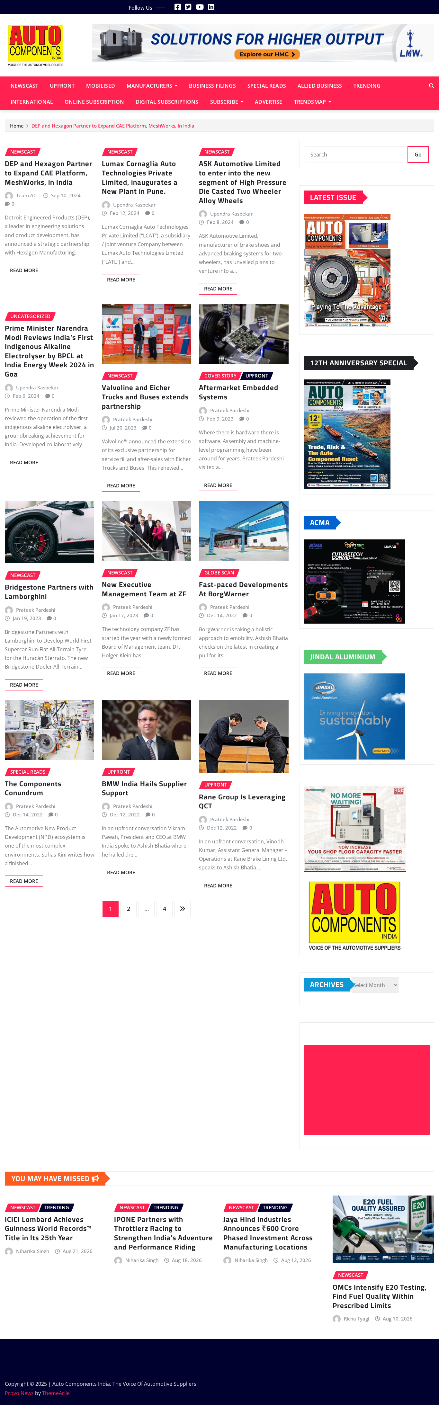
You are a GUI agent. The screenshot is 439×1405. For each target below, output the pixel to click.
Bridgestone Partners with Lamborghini (49, 591)
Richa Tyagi (356, 1318)
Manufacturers (150, 85)
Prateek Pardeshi (132, 419)
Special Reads (266, 85)
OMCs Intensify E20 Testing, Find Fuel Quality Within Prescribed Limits (380, 1296)
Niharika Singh (32, 1251)
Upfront (62, 85)
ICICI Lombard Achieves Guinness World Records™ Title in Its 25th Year (48, 1228)
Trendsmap (310, 101)
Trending (367, 85)
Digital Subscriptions (167, 101)
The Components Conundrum (33, 788)
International (32, 101)
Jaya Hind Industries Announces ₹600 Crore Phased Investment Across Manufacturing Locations (268, 1233)
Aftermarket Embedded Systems (238, 392)
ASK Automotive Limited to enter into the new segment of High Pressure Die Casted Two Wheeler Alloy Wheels (243, 182)
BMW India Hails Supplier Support (144, 788)
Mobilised (100, 85)
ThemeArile (56, 1393)
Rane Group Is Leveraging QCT (242, 801)
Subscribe (225, 101)
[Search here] (431, 85)
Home (17, 125)
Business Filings (212, 85)
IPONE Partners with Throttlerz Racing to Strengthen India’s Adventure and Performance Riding (163, 1233)
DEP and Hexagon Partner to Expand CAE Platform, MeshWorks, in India (112, 125)
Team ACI (27, 195)
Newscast (24, 85)
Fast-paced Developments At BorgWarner (243, 589)
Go (418, 154)
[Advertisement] (369, 1090)
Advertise (268, 101)
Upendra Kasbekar (134, 204)
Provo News (19, 1393)
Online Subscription (94, 101)
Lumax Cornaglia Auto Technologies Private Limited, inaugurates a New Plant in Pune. (140, 177)
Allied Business (320, 85)
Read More (24, 270)
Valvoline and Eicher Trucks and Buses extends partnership (145, 397)
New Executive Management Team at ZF (144, 589)
